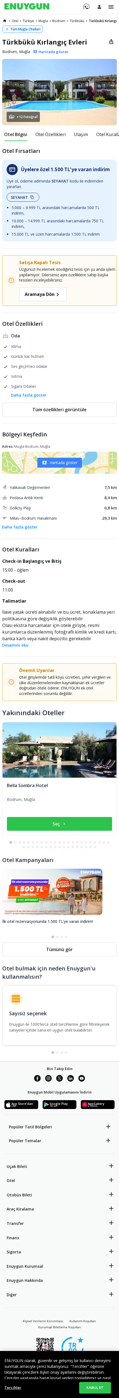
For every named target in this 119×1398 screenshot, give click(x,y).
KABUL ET (95, 1387)
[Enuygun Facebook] (37, 1079)
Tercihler (12, 1387)
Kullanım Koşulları (82, 1321)
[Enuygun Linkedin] (70, 1079)
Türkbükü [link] (77, 21)
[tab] (15, 134)
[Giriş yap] (99, 6)
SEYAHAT (19, 197)
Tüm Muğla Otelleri (25, 29)
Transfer (15, 1223)
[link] (4, 20)
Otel (11, 1180)
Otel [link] (15, 21)
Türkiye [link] (28, 21)
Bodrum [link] (58, 21)
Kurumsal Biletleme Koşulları (59, 1327)
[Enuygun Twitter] (59, 1079)
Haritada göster (63, 462)
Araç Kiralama (20, 1209)
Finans (13, 1237)
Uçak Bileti (17, 1166)
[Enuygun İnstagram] (48, 1079)
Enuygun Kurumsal (25, 1266)
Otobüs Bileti (19, 1194)
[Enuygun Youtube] (81, 1079)
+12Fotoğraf (27, 116)
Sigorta (14, 1251)
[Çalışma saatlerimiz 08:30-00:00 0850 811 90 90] (86, 4)
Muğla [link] (43, 21)
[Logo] (26, 7)
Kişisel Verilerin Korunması (43, 1321)
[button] (59, 92)
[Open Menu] (111, 7)
